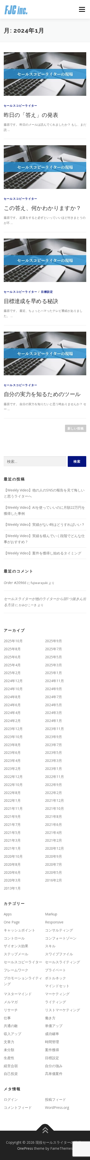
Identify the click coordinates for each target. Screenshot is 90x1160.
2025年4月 (12, 665)
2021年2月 (53, 840)
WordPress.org (57, 1107)
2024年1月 (53, 720)
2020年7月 (53, 864)
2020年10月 (13, 856)
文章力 (9, 1041)
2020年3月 (12, 880)
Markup (51, 914)
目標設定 (47, 292)
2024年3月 (53, 712)
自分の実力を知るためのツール (42, 394)
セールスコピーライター (20, 105)
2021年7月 (12, 824)
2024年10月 (13, 688)
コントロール (14, 938)
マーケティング (57, 993)
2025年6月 (12, 657)
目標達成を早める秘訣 (31, 301)
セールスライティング (62, 962)
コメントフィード (18, 1107)
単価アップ (53, 1025)
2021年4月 (53, 832)
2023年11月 (54, 728)
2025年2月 (12, 672)
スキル (50, 946)
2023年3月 (53, 760)
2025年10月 (13, 640)
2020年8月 (12, 864)
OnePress (25, 1148)
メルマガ (11, 1001)
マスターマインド (18, 993)
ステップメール (16, 954)
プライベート (55, 970)
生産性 (9, 1057)
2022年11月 (54, 776)
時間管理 (52, 1041)
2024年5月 (53, 704)
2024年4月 (12, 712)
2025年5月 (53, 657)
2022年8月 (12, 792)
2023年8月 (12, 744)
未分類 (9, 1049)
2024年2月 (12, 720)
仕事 (7, 1018)
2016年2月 (53, 880)
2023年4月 (12, 760)
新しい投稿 (76, 428)
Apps (8, 914)
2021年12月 (54, 800)
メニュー (82, 9)
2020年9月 (53, 856)
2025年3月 (53, 665)
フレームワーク (16, 970)
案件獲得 (52, 1049)
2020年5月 (53, 872)
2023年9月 (53, 736)
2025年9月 (53, 640)
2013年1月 (12, 888)
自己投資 (11, 1073)
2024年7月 (53, 696)
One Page (12, 922)
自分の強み (53, 1065)
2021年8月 (53, 816)
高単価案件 (53, 1073)
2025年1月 (53, 672)
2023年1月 (53, 768)
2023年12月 (13, 728)
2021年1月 (12, 848)
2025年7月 (53, 648)
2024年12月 (13, 680)
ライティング (55, 1001)
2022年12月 (13, 776)
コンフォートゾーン (60, 938)
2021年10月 (54, 808)
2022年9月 (53, 784)
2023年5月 (53, 752)
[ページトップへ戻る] (45, 1130)
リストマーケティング (62, 1009)
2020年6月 (12, 872)
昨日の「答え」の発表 (31, 114)
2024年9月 (53, 688)
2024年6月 (12, 704)
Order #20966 (15, 582)
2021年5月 (12, 832)
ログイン (11, 1099)
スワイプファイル (59, 954)
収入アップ (12, 1033)
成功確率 (52, 1033)
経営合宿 (11, 1065)
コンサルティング (59, 930)
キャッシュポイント (19, 930)
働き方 (50, 1018)
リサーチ (11, 1009)
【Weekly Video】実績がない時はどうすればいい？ (44, 524)
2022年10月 (13, 784)
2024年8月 (12, 696)
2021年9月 (12, 816)
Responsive (54, 922)
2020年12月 (54, 848)
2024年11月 (54, 680)
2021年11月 (13, 808)
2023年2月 (12, 768)
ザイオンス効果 (16, 946)
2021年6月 (53, 824)
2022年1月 (12, 800)
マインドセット (57, 985)
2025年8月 (12, 648)
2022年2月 (53, 792)
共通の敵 (11, 1025)
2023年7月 (53, 744)
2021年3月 (12, 840)
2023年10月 (13, 736)
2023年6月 (12, 752)
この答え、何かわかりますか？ (42, 207)
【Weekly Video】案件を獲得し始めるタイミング (42, 553)
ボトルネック (55, 978)
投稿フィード (55, 1099)
